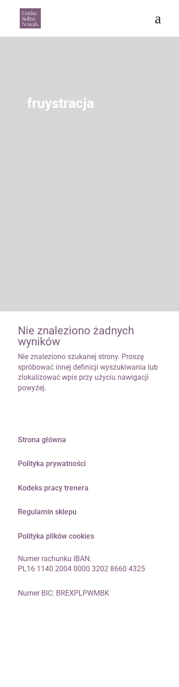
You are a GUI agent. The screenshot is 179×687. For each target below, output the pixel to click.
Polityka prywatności (52, 463)
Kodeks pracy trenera (53, 488)
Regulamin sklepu (47, 511)
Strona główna (42, 439)
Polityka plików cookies (56, 536)
